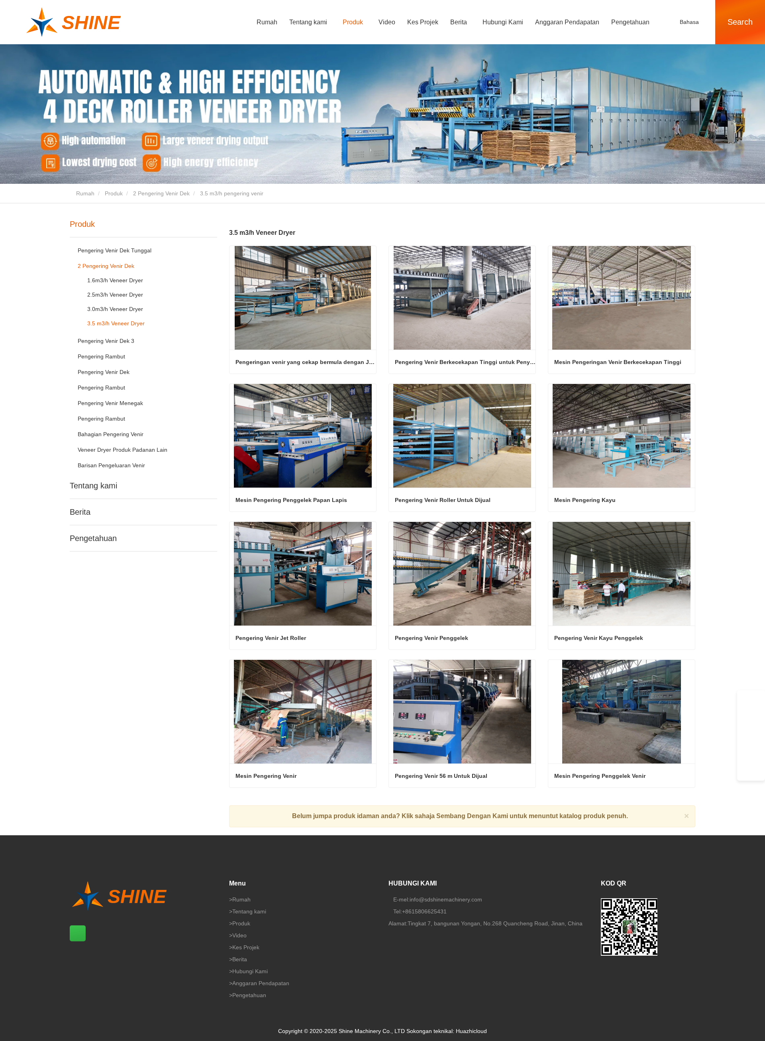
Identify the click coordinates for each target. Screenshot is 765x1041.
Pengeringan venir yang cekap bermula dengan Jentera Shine (305, 362)
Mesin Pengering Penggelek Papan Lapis (291, 500)
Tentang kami (93, 485)
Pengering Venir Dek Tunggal (114, 250)
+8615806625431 (424, 911)
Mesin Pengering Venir (265, 776)
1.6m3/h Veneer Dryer (115, 280)
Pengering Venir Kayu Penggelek (598, 638)
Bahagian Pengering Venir (110, 434)
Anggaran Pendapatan (567, 22)
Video (387, 22)
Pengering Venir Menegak (110, 403)
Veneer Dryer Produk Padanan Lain (122, 450)
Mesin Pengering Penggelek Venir (599, 776)
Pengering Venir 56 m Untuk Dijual (441, 776)
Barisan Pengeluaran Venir (111, 465)
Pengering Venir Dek (103, 372)
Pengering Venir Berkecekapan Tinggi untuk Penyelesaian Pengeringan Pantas (465, 362)
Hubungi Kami (503, 22)
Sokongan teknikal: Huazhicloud (446, 1031)
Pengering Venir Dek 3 (106, 341)
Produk (114, 193)
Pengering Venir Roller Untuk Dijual (442, 500)
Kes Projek (422, 22)
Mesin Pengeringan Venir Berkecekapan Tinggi (617, 362)
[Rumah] (103, 22)
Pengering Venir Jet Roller (270, 638)
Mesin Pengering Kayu (585, 500)
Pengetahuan (630, 22)
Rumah (267, 22)
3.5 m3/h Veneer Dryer (116, 323)
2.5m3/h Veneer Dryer (115, 294)
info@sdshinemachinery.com (446, 899)
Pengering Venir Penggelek (431, 638)
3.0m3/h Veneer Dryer (115, 309)
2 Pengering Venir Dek (161, 193)
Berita (80, 512)
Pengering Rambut (101, 356)
